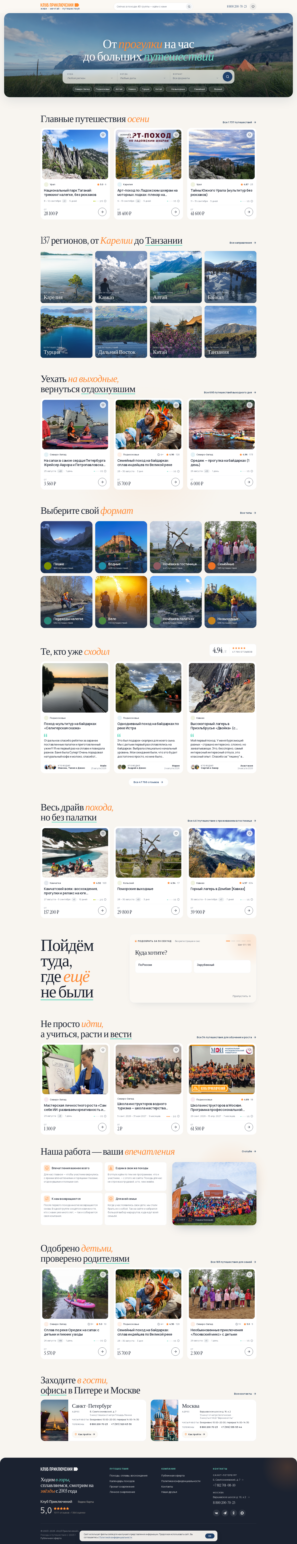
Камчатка (55, 883)
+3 (138, 899)
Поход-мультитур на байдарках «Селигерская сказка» (70, 726)
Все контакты (243, 1393)
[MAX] (242, 1513)
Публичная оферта (173, 1475)
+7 (221, 899)
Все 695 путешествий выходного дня (228, 392)
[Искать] (227, 76)
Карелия (128, 184)
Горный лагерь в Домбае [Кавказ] (218, 889)
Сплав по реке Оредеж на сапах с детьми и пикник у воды (71, 1332)
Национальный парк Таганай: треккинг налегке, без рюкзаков (70, 192)
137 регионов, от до (111, 240)
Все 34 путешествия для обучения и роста (224, 1037)
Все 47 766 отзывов (146, 782)
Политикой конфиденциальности (115, 1537)
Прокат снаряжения (122, 1486)
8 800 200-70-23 (99, 1424)
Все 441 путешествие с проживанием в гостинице (220, 820)
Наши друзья (169, 1492)
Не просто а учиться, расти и (86, 1029)
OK (209, 1535)
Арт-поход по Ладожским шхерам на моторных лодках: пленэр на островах (147, 192)
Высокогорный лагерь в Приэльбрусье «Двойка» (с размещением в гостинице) (213, 726)
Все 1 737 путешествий (237, 122)
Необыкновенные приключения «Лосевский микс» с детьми (217, 1332)
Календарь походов (122, 1481)
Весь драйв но (77, 812)
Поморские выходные (135, 889)
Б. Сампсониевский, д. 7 (226, 1479)
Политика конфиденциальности (180, 1481)
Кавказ (200, 718)
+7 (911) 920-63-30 (121, 1424)
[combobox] (151, 6)
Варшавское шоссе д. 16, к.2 (230, 1497)
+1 (64, 201)
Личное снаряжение (122, 1492)
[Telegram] (225, 1513)
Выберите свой (87, 510)
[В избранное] (103, 135)
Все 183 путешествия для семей (231, 1262)
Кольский (128, 883)
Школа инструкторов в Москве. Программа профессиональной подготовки (217, 1107)
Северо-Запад (58, 454)
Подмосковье (131, 454)
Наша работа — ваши (108, 1151)
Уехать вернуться (88, 383)
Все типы (246, 512)
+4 (138, 201)
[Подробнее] (102, 212)
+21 (60, 471)
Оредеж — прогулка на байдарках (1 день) (220, 462)
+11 (206, 471)
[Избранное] (253, 6)
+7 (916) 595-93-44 (231, 1427)
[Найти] (189, 6)
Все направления (241, 242)
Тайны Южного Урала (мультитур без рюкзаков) (221, 192)
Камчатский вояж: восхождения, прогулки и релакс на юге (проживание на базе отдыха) (71, 891)
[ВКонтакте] (216, 1513)
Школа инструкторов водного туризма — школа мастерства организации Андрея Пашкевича (144, 1106)
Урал (52, 184)
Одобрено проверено (85, 1253)
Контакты (167, 1486)
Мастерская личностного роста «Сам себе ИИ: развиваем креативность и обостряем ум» (75, 1107)
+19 (60, 1340)
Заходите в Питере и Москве (90, 1385)
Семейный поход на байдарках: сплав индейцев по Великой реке (144, 462)
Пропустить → (242, 996)
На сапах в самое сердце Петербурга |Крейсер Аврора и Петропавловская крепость (74, 462)
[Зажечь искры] (288, 1466)
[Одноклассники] (233, 1513)
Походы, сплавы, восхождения (128, 1475)
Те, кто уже (75, 651)
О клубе (247, 1151)
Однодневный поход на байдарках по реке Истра (148, 726)
